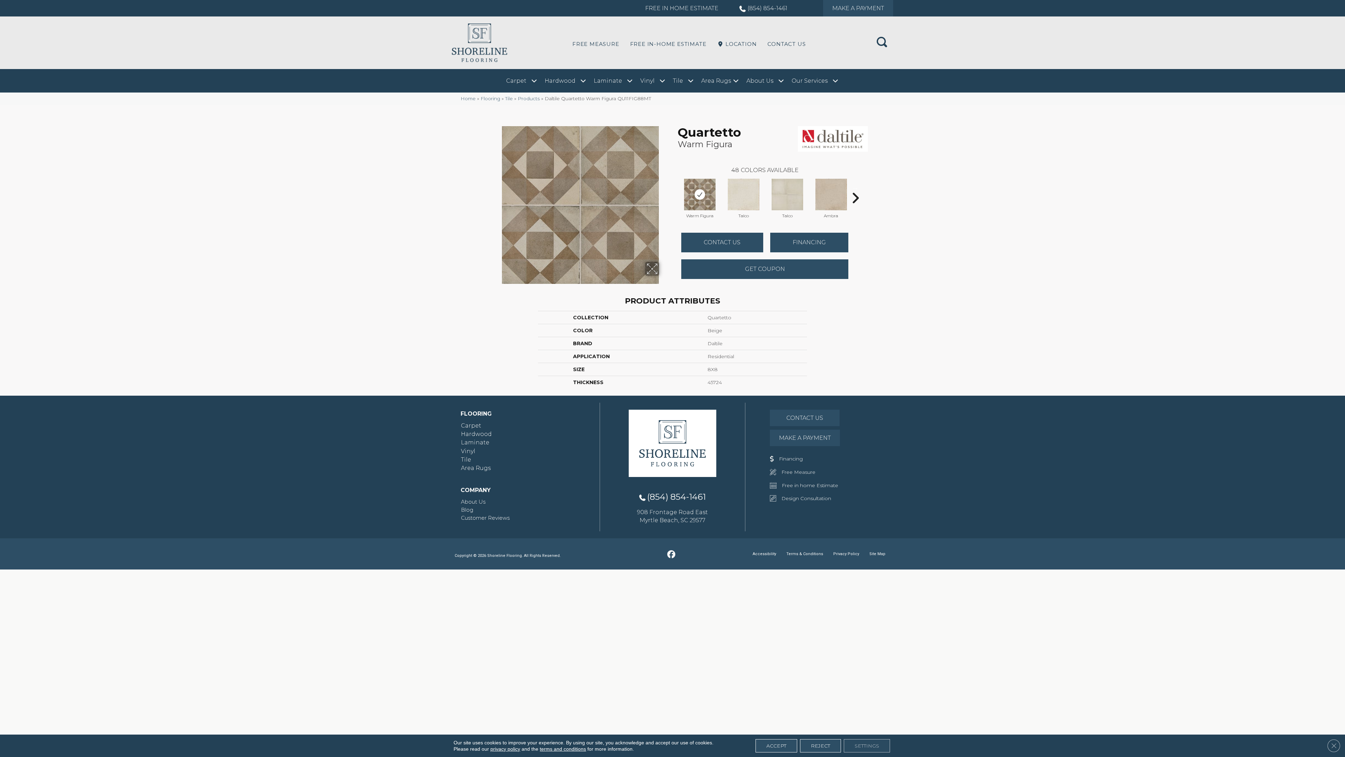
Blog (467, 509)
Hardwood (476, 434)
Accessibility (764, 554)
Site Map (877, 554)
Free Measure (595, 44)
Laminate (475, 442)
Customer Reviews (485, 517)
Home (468, 98)
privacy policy (505, 749)
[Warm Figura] (699, 194)
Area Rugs (476, 468)
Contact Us (786, 44)
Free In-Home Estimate (668, 44)
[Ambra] (831, 194)
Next (855, 187)
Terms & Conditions (804, 554)
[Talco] (743, 194)
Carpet (471, 425)
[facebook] (672, 554)
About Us (473, 501)
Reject (820, 746)
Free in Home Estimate (681, 8)
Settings (867, 746)
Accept (776, 746)
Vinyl (468, 451)
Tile (509, 98)
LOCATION (740, 44)
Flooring (490, 98)
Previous (674, 187)
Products (529, 98)
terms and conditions (563, 749)
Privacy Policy (846, 554)
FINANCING (809, 242)
